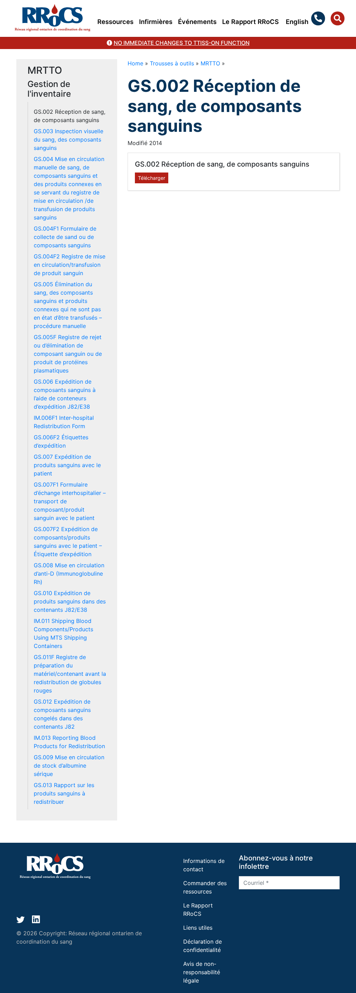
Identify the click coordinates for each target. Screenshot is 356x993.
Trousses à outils (172, 63)
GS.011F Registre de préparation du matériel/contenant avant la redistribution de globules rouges (70, 674)
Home (135, 63)
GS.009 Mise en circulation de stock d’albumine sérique (69, 765)
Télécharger (151, 178)
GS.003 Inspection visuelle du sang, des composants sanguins (68, 139)
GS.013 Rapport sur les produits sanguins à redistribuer (64, 793)
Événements (197, 21)
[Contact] (319, 18)
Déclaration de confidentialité (202, 945)
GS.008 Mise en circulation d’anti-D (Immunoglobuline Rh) (69, 573)
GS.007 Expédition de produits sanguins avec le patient (67, 465)
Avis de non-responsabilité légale (201, 972)
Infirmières (155, 21)
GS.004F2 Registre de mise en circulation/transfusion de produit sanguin (69, 265)
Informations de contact (204, 865)
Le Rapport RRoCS (250, 21)
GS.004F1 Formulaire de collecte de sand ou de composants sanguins (65, 237)
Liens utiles (197, 927)
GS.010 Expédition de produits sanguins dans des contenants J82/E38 (70, 601)
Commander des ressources (205, 887)
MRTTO (210, 63)
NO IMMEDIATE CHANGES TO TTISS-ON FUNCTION (182, 42)
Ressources (115, 21)
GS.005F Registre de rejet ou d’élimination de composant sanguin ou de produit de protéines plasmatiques (68, 354)
